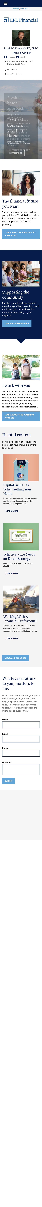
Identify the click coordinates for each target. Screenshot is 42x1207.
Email (5, 734)
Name (5, 720)
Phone (5, 748)
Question (6, 762)
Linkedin (23, 57)
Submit (8, 781)
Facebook (11, 57)
